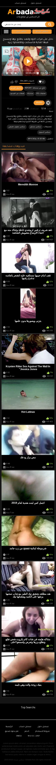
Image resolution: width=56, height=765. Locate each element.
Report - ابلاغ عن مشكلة (35, 88)
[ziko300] (48, 103)
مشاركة (30, 94)
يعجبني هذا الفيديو (12, 81)
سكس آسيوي (44, 132)
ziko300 (39, 103)
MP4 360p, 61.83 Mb (36, 139)
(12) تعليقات (41, 94)
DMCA (18, 736)
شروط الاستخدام (42, 731)
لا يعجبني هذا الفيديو (16, 81)
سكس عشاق (35, 127)
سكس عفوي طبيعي (16, 127)
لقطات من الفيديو (17, 94)
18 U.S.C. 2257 (34, 736)
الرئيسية (9, 727)
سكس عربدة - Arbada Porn (25, 760)
